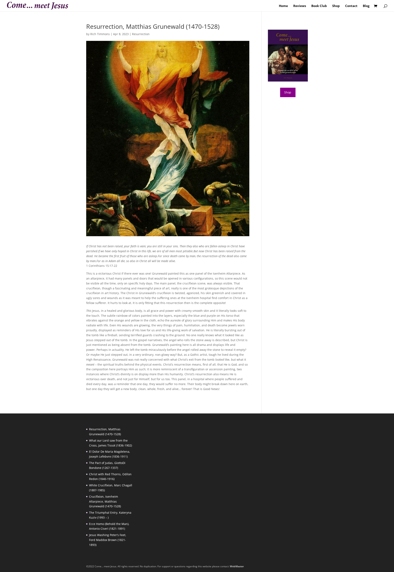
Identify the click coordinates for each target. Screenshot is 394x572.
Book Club (319, 6)
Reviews (299, 6)
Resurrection (141, 34)
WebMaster (237, 566)
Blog (366, 6)
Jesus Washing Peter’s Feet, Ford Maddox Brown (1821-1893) (107, 540)
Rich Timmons (100, 34)
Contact (351, 6)
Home (283, 6)
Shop (336, 6)
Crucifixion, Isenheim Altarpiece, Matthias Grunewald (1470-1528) (105, 501)
